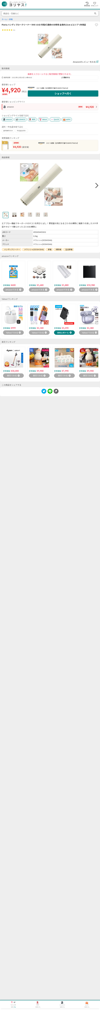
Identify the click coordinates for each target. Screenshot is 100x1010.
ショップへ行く (63, 93)
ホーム (4, 19)
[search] (95, 13)
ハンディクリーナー (12, 249)
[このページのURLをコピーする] (56, 391)
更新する (66, 77)
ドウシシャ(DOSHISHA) (34, 249)
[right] (96, 186)
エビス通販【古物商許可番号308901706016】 (52, 88)
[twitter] (44, 391)
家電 (11, 19)
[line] (50, 391)
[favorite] (96, 25)
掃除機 (58, 249)
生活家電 (68, 249)
